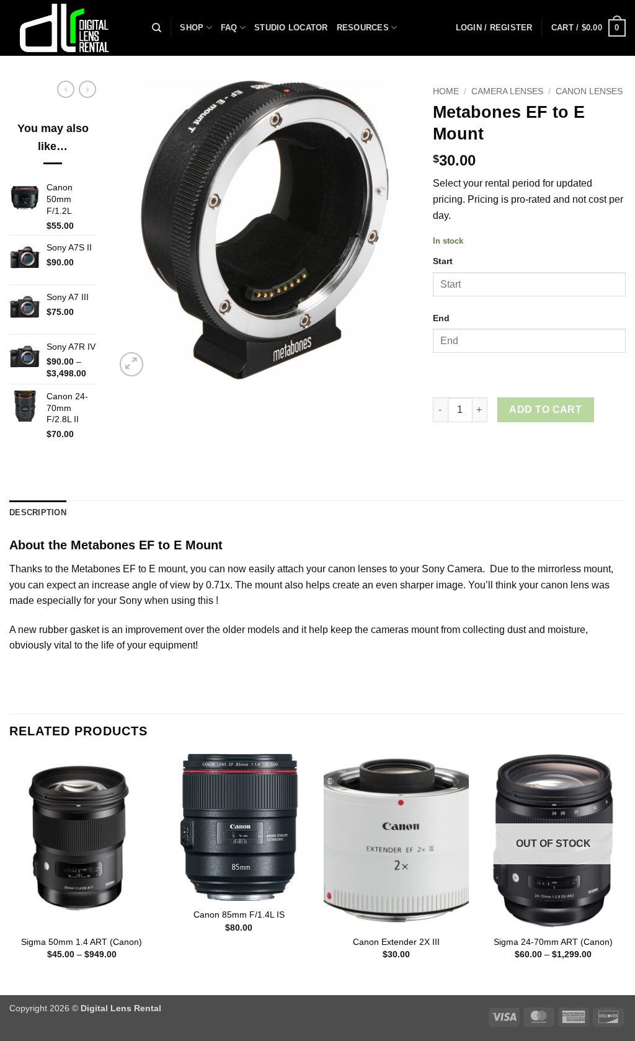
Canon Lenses (589, 91)
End (441, 318)
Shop (191, 27)
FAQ (229, 27)
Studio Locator (291, 27)
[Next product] (65, 89)
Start (443, 261)
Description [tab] (37, 512)
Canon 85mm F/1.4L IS (239, 914)
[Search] (156, 28)
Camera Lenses (507, 91)
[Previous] (10, 873)
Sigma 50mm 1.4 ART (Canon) (81, 942)
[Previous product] (87, 89)
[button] (494, 28)
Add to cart (545, 409)
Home (446, 91)
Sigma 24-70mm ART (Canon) (553, 942)
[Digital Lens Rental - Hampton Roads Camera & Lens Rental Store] (71, 28)
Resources (363, 27)
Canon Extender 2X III (396, 942)
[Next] (625, 873)
